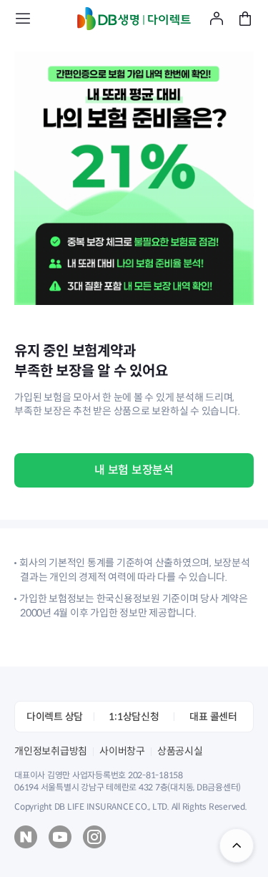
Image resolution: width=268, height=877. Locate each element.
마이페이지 (216, 18)
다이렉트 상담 (54, 716)
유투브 (60, 836)
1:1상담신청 (134, 716)
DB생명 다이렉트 (134, 18)
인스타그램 (94, 836)
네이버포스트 (25, 836)
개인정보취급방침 (50, 751)
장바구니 (245, 18)
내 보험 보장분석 (134, 470)
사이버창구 (122, 751)
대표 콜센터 (213, 716)
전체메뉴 (22, 18)
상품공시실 (180, 751)
